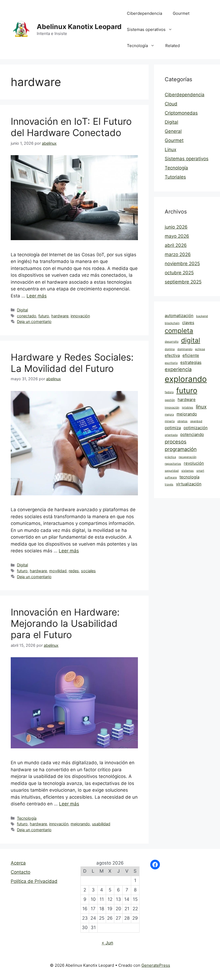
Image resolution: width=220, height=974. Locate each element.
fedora (169, 392)
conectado (26, 316)
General (173, 131)
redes (74, 570)
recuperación (187, 457)
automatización (179, 315)
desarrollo (171, 341)
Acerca (18, 863)
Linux (170, 149)
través (169, 484)
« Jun (107, 942)
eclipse (200, 349)
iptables (187, 407)
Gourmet (181, 13)
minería (170, 421)
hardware (59, 316)
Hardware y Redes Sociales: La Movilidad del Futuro (72, 362)
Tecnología (137, 45)
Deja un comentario (34, 321)
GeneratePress (155, 965)
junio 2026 (176, 227)
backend (202, 316)
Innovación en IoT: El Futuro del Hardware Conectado (71, 127)
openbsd (196, 421)
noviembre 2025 (182, 263)
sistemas (187, 470)
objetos (182, 421)
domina (170, 349)
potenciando (192, 434)
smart (200, 470)
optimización (196, 427)
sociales (88, 570)
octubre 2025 (179, 272)
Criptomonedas (181, 113)
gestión (170, 400)
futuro (43, 316)
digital (190, 340)
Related (172, 45)
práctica (170, 457)
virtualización (188, 483)
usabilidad (101, 824)
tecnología (189, 476)
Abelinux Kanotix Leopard (79, 27)
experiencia (178, 369)
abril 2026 (176, 245)
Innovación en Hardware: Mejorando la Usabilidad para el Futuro (65, 623)
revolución (194, 463)
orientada (171, 435)
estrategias (190, 362)
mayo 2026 (177, 236)
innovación (80, 316)
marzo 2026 (178, 254)
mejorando (80, 824)
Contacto (20, 872)
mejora (169, 414)
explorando (186, 379)
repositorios (173, 463)
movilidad (58, 570)
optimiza (173, 427)
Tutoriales (175, 177)
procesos (175, 442)
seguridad (172, 470)
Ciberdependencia (144, 13)
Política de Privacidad (34, 881)
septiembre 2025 (183, 282)
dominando (184, 349)
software (171, 477)
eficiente (190, 355)
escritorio (171, 363)
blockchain (172, 323)
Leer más (37, 295)
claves (188, 322)
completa (179, 331)
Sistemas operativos (146, 29)
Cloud (171, 103)
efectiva (172, 355)
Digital (22, 310)
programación (181, 449)
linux (201, 407)
